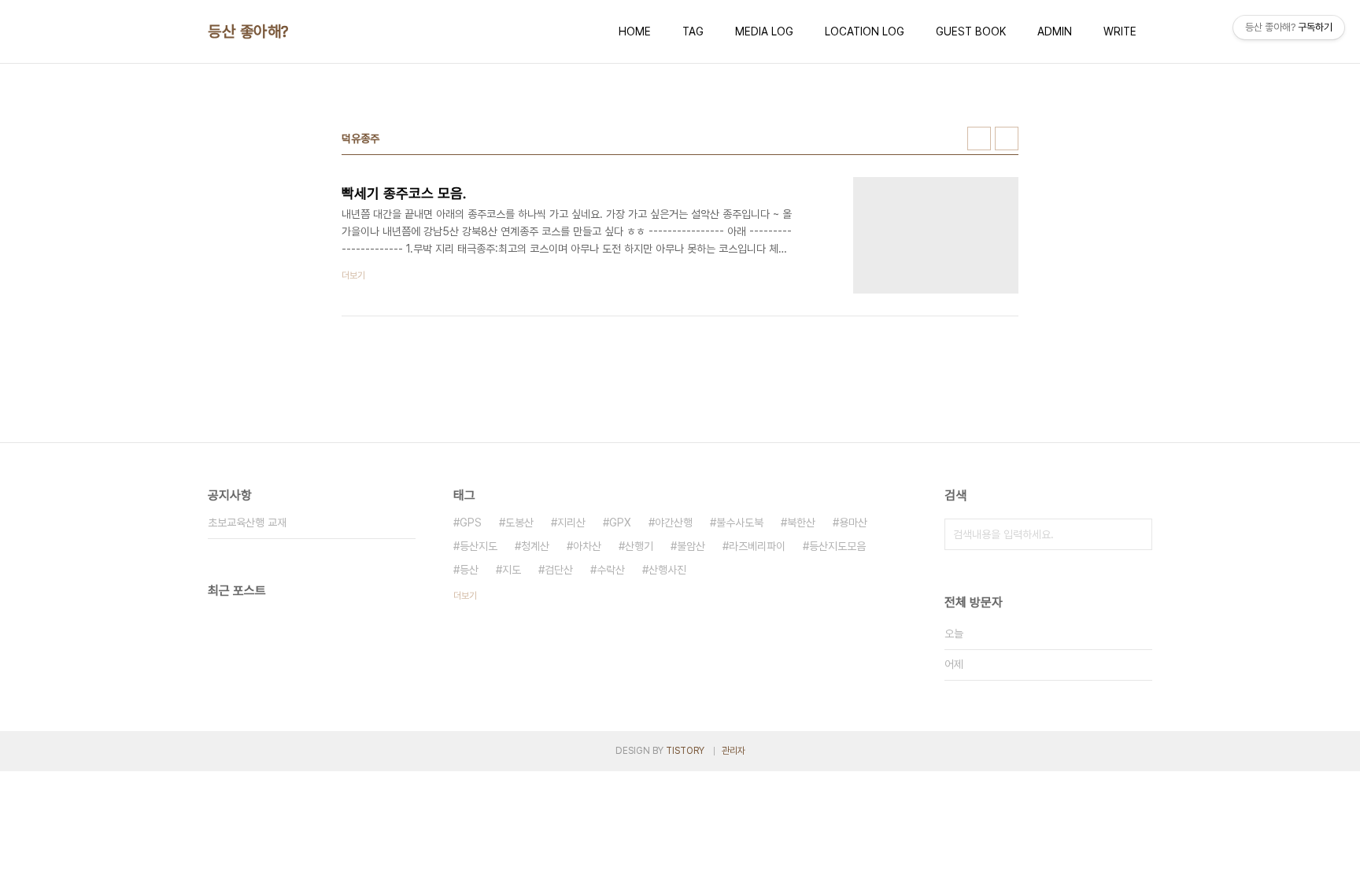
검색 (1136, 534)
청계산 (535, 546)
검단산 (559, 569)
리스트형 (1006, 138)
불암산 (691, 546)
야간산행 (674, 522)
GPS (471, 522)
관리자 (733, 750)
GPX (620, 522)
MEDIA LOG (764, 31)
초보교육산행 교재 (247, 522)
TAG (693, 31)
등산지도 (478, 546)
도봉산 (519, 522)
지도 (511, 569)
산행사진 (667, 569)
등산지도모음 (837, 546)
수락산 (611, 569)
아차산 (587, 546)
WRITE (1119, 31)
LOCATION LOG (864, 31)
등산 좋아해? (248, 31)
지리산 (571, 522)
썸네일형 (979, 138)
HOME (635, 31)
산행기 (639, 546)
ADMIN (1054, 31)
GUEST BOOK (971, 31)
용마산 (853, 522)
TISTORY (685, 750)
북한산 (801, 522)
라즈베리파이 (757, 546)
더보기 (465, 595)
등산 (469, 569)
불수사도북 (739, 522)
